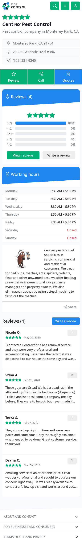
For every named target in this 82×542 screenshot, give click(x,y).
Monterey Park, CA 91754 (33, 43)
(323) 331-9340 (24, 60)
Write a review (58, 155)
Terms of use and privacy (24, 537)
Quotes (68, 80)
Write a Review (65, 321)
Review (13, 80)
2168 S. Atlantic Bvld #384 (34, 51)
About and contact (20, 516)
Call (41, 80)
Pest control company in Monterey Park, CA (40, 31)
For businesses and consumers (29, 527)
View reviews (23, 155)
